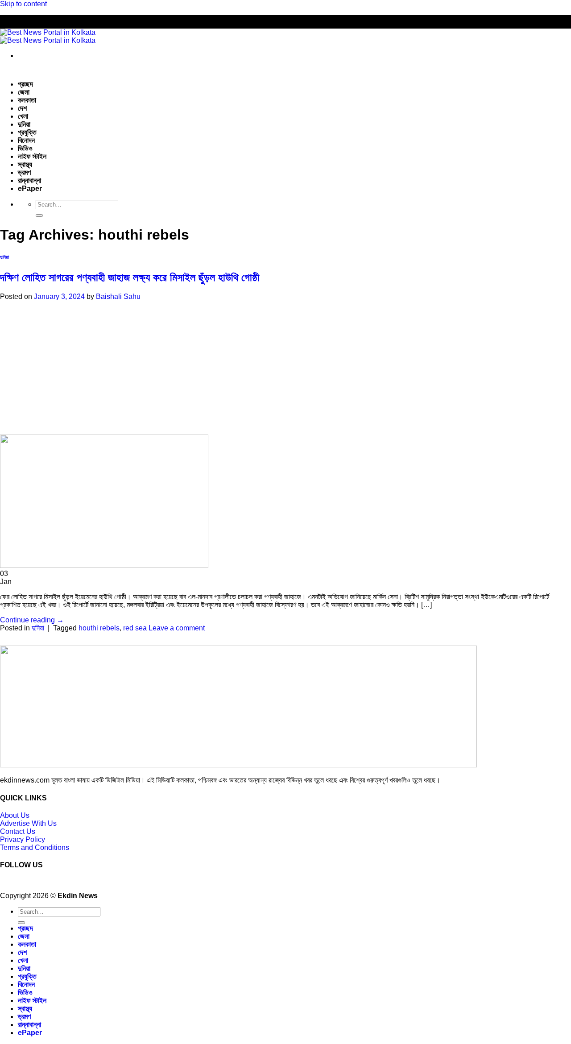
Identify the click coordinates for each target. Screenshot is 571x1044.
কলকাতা (27, 100)
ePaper (30, 188)
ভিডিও (25, 148)
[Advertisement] (278, 367)
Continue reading (32, 620)
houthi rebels (99, 628)
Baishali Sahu (118, 296)
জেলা (23, 92)
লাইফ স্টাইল (32, 156)
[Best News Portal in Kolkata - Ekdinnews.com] (47, 36)
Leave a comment (177, 628)
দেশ (22, 108)
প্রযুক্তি (27, 132)
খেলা (23, 116)
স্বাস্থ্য (25, 164)
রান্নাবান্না (29, 180)
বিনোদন (26, 140)
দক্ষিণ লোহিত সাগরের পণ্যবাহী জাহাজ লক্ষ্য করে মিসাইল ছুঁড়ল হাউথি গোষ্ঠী (129, 277)
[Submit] (39, 215)
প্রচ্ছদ (25, 84)
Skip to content (23, 4)
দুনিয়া (24, 124)
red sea (135, 628)
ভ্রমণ (24, 172)
